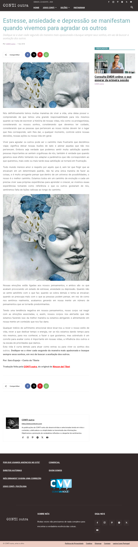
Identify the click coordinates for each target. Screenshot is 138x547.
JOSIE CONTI (48, 7)
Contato (107, 543)
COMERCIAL (54, 462)
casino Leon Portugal (121, 543)
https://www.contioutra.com (32, 424)
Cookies (89, 543)
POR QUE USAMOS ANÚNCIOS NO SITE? (21, 462)
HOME (36, 7)
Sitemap (98, 543)
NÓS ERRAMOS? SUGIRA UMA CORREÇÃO (22, 478)
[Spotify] (122, 2)
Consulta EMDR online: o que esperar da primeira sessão (113, 78)
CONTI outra (10, 44)
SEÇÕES (64, 7)
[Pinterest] (118, 2)
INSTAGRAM (79, 7)
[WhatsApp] (46, 54)
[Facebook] (109, 2)
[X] (127, 2)
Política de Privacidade (74, 543)
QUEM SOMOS (55, 470)
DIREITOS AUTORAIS (12, 470)
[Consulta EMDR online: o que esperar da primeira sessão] (115, 55)
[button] (132, 7)
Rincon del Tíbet (61, 366)
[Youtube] (131, 2)
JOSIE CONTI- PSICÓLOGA (15, 486)
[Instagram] (113, 2)
